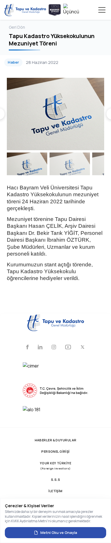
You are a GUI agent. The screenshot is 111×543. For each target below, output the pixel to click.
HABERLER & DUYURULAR (56, 440)
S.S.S (55, 479)
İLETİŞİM (55, 491)
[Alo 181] (55, 413)
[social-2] (40, 347)
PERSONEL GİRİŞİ (55, 451)
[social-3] (54, 347)
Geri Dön (17, 27)
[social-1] (27, 347)
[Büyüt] (55, 114)
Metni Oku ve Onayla (58, 532)
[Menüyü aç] (102, 10)
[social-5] (82, 347)
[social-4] (68, 347)
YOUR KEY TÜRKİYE (55, 466)
